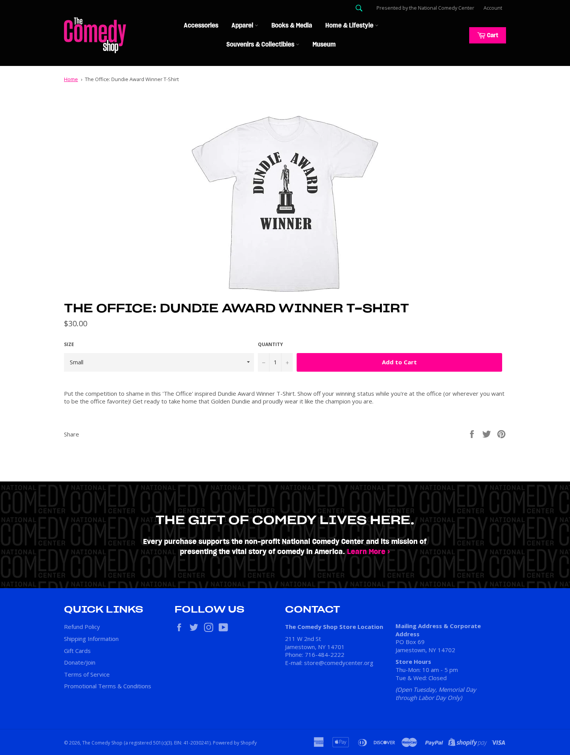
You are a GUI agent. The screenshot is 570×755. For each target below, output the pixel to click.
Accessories (201, 26)
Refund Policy (82, 626)
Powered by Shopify (235, 742)
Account (493, 7)
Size (69, 344)
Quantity (270, 344)
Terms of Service (87, 674)
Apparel (243, 26)
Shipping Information (91, 638)
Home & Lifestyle (350, 26)
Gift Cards (77, 651)
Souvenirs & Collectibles (261, 45)
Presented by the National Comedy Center (425, 7)
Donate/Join (79, 662)
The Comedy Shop (102, 742)
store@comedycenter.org (338, 663)
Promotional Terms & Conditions (107, 686)
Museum (324, 45)
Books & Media (291, 26)
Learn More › (368, 552)
